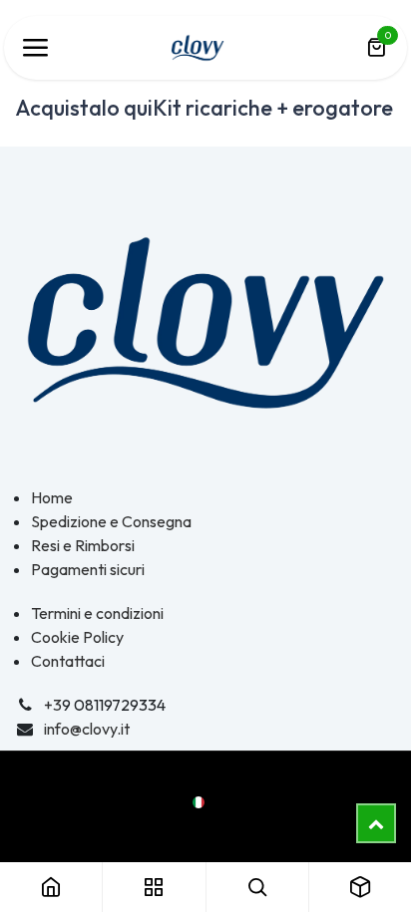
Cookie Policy (77, 637)
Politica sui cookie (205, 825)
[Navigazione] (35, 48)
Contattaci (68, 661)
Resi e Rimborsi (83, 545)
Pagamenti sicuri (88, 569)
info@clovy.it (87, 729)
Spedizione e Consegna (111, 521)
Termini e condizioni (97, 613)
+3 (53, 705)
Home (52, 497)
